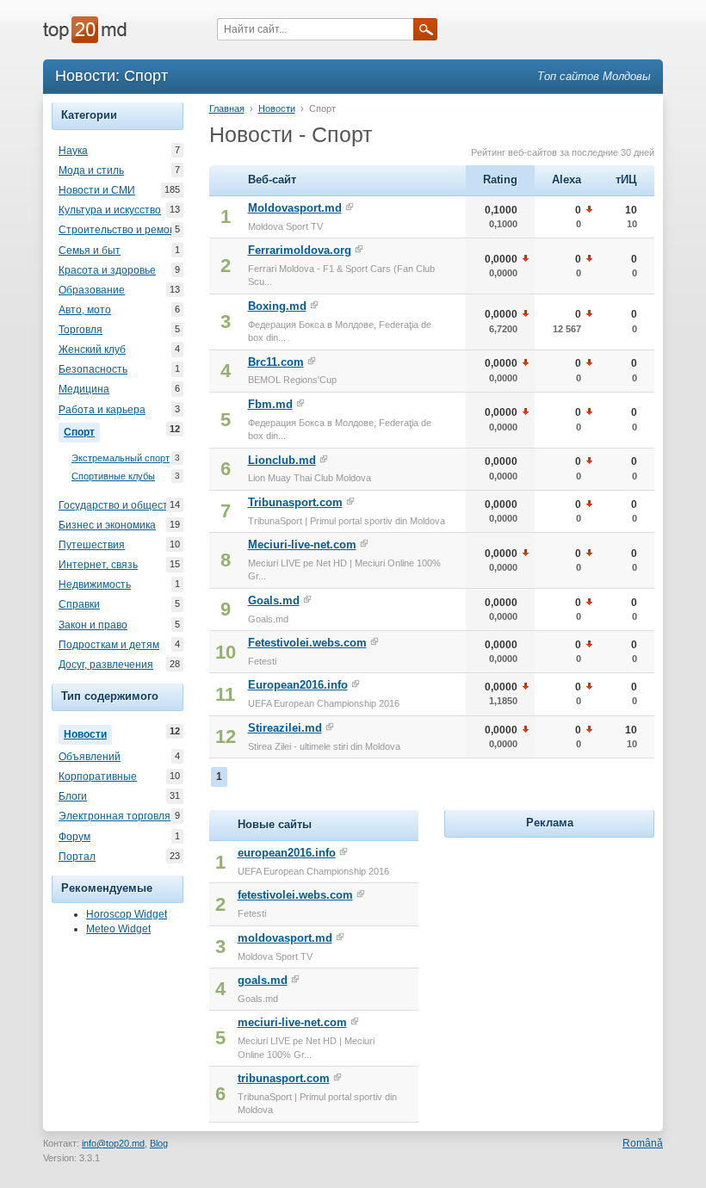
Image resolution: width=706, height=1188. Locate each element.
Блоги (73, 796)
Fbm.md (270, 404)
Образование (92, 290)
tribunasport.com (284, 1078)
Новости (88, 733)
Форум (74, 837)
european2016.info (287, 852)
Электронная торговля (114, 816)
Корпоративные (98, 776)
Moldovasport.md (295, 207)
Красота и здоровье (107, 270)
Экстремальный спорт (120, 458)
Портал (77, 857)
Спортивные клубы (113, 476)
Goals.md (274, 600)
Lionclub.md (282, 460)
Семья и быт (90, 250)
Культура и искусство (110, 210)
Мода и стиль (91, 170)
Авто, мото (85, 310)
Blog (159, 1143)
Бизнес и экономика (107, 525)
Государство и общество (119, 505)
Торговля (80, 330)
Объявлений (90, 757)
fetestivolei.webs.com (295, 894)
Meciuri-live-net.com (302, 544)
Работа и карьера (102, 410)
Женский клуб (92, 349)
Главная (227, 108)
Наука (73, 151)
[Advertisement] (573, 949)
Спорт (82, 431)
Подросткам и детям (109, 645)
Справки (79, 604)
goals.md (263, 980)
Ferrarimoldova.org (299, 250)
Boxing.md (277, 306)
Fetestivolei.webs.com (307, 642)
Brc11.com (276, 362)
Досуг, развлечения (106, 665)
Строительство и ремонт (120, 230)
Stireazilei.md (285, 727)
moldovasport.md (285, 937)
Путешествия (92, 545)
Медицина (84, 389)
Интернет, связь (98, 565)
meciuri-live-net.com (292, 1022)
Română (642, 1143)
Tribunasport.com (295, 502)
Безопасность (93, 369)
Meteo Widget (118, 929)
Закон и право (93, 625)
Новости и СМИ (97, 190)
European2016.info (298, 684)
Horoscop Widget (126, 914)
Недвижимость (95, 585)
